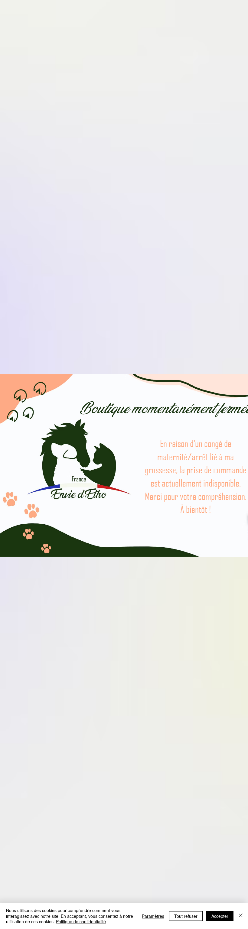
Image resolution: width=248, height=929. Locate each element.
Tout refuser (185, 916)
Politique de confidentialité (81, 921)
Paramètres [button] (153, 916)
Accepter (219, 916)
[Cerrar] (240, 916)
